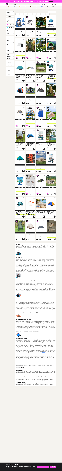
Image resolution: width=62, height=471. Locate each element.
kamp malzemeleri (38, 249)
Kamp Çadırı (26, 9)
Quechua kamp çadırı (48, 330)
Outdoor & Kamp (16, 9)
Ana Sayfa (7, 9)
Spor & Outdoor (11, 9)
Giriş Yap (54, 4)
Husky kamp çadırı (18, 312)
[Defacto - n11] (31, 1)
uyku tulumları (43, 352)
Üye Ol (52, 4)
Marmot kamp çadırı (24, 272)
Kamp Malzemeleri (21, 9)
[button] (41, 50)
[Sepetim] (48, 4)
